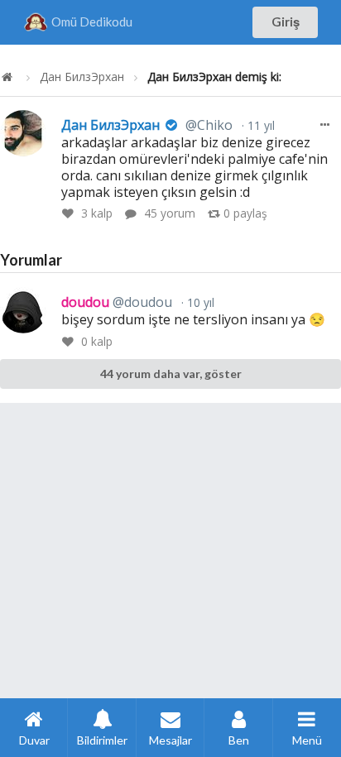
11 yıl (259, 125)
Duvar (34, 740)
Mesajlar (170, 740)
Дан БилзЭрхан (82, 77)
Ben (238, 740)
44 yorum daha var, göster (171, 374)
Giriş (285, 21)
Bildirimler (102, 740)
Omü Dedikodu (91, 21)
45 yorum (170, 213)
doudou (116, 302)
